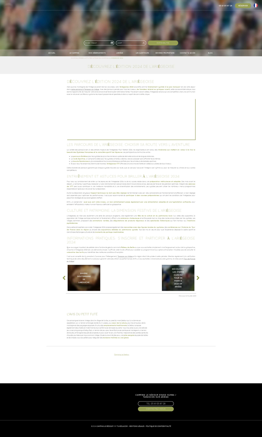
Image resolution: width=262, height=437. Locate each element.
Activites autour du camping (96, 58)
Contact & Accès (187, 53)
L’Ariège (119, 53)
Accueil (51, 53)
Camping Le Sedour (121, 354)
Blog (210, 53)
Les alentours (142, 53)
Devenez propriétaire (164, 53)
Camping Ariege (77, 58)
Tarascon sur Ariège (125, 256)
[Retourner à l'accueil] (8, 5)
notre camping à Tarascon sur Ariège (85, 89)
